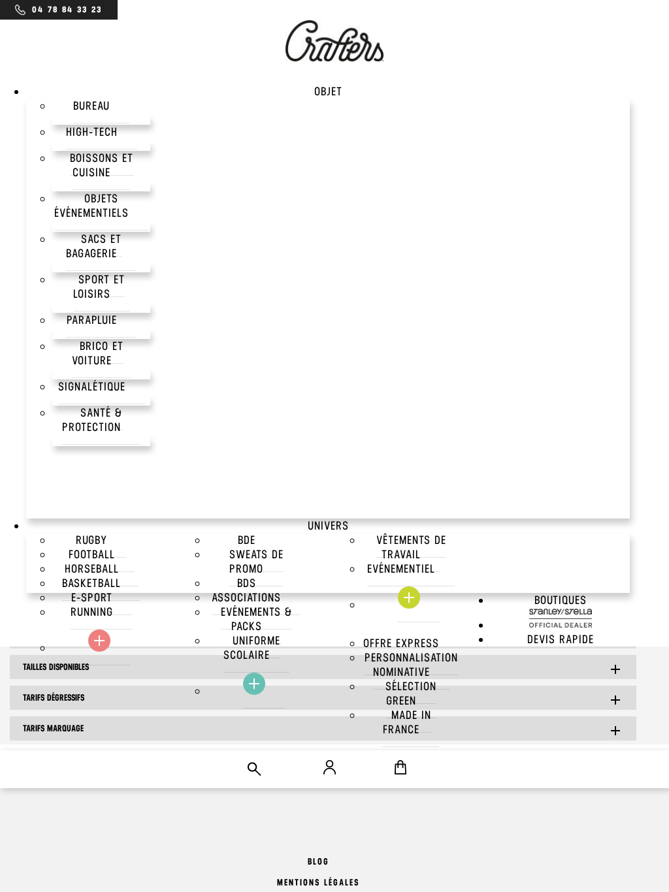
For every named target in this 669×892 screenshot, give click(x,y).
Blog (318, 861)
